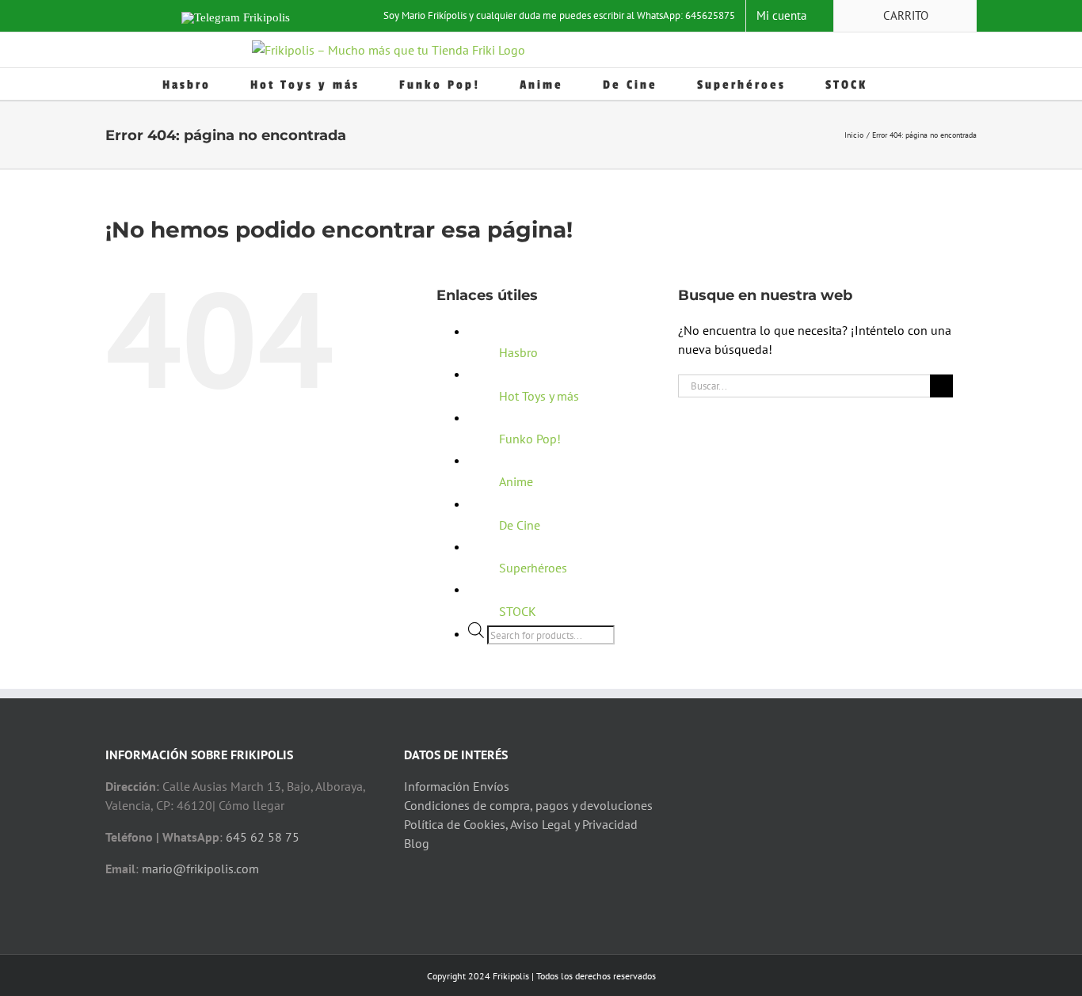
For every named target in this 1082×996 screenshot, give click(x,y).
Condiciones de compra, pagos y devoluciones (528, 805)
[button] (913, 84)
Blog (416, 843)
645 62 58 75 (262, 837)
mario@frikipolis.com (200, 868)
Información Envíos (456, 786)
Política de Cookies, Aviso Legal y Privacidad (521, 824)
